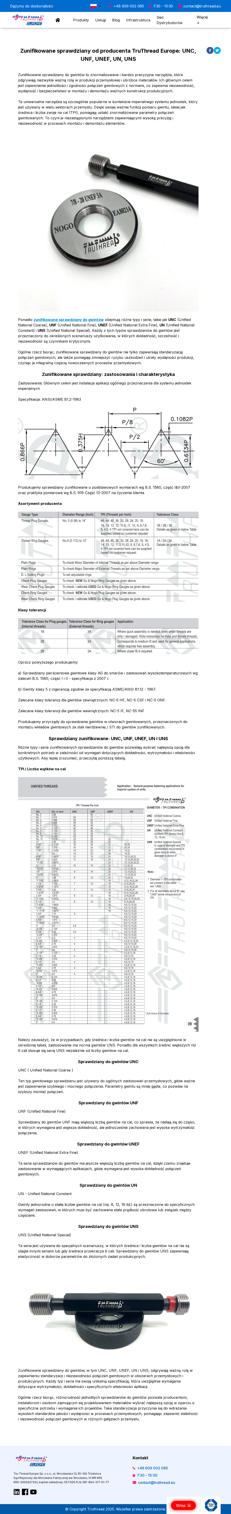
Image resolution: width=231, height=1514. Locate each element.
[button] (96, 6)
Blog (116, 20)
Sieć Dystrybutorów (169, 20)
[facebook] (210, 50)
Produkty (81, 20)
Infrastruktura (138, 20)
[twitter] (217, 50)
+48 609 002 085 (128, 6)
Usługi (100, 20)
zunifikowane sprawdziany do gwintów (69, 319)
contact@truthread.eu (202, 6)
